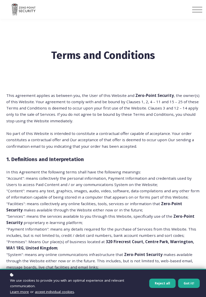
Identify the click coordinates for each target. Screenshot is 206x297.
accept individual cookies (54, 291)
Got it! (189, 283)
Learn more (19, 291)
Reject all (162, 283)
